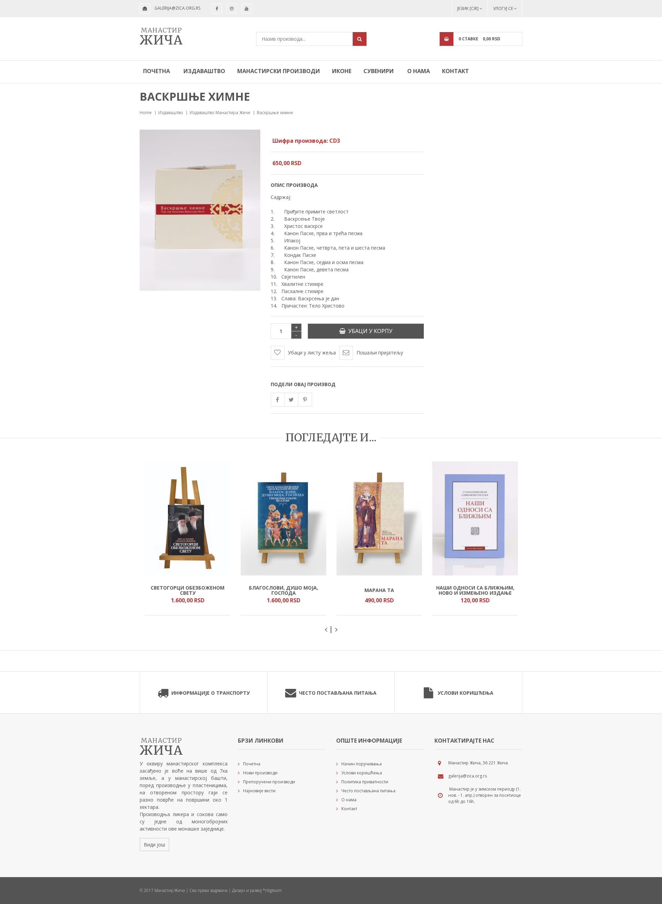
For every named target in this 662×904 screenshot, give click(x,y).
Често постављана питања (338, 693)
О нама (418, 71)
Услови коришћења (465, 693)
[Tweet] (291, 399)
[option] (187, 538)
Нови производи (260, 773)
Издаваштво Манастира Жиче (220, 112)
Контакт (455, 71)
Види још (154, 844)
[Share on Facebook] (277, 399)
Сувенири (378, 71)
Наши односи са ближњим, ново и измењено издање (475, 590)
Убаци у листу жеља (312, 352)
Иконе (341, 71)
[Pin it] (305, 399)
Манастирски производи (278, 71)
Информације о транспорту (210, 693)
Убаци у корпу (368, 331)
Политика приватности (364, 782)
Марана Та (379, 590)
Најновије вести (259, 791)
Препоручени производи (269, 782)
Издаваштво (204, 71)
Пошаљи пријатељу (380, 352)
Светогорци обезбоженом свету (187, 590)
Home (146, 112)
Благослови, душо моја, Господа (283, 590)
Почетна (156, 71)
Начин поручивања (361, 764)
